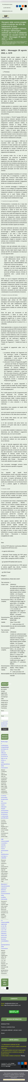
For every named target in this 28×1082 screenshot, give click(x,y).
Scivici (3, 1033)
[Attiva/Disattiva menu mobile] (25, 16)
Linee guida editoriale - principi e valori (11, 1030)
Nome (2, 710)
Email (2, 716)
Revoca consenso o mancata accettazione (14, 1079)
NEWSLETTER (5, 1024)
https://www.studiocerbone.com (12, 1005)
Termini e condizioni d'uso (8, 1027)
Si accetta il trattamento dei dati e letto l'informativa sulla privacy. (4, 724)
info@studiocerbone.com (7, 11)
